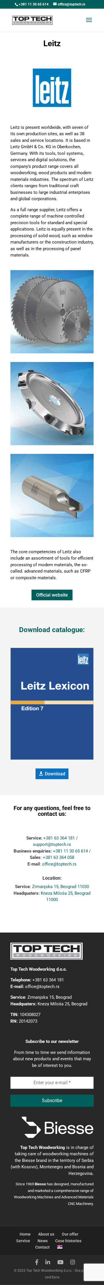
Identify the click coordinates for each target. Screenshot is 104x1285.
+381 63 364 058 (58, 857)
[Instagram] (72, 1262)
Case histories (68, 1240)
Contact (42, 1247)
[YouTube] (60, 1262)
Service (23, 1240)
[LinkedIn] (47, 1262)
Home (25, 1234)
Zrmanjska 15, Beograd (49, 997)
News (43, 1240)
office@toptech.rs (59, 864)
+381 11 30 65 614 (34, 4)
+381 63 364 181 (59, 838)
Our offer (70, 1234)
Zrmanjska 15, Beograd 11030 (60, 886)
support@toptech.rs (52, 844)
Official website (52, 595)
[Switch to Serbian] (59, 1247)
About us (46, 1234)
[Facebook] (36, 1262)
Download (55, 774)
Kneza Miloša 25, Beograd (62, 1004)
